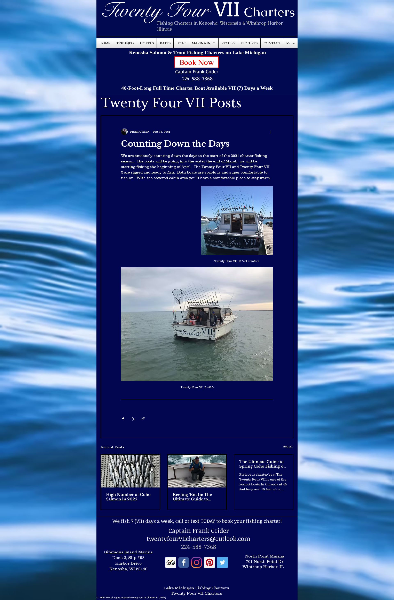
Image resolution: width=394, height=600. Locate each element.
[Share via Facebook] (123, 419)
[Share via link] (143, 419)
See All (288, 446)
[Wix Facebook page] (183, 562)
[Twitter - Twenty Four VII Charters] (222, 562)
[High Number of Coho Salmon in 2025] (130, 471)
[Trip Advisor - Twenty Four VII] (170, 562)
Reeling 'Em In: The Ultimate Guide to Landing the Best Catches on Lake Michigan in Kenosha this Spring (194, 496)
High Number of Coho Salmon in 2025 (128, 496)
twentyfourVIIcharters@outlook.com (198, 538)
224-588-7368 (197, 78)
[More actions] (270, 131)
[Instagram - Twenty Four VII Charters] (196, 562)
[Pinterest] (209, 562)
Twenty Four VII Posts (171, 103)
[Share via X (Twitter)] (133, 419)
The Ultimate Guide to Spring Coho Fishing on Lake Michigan (262, 464)
